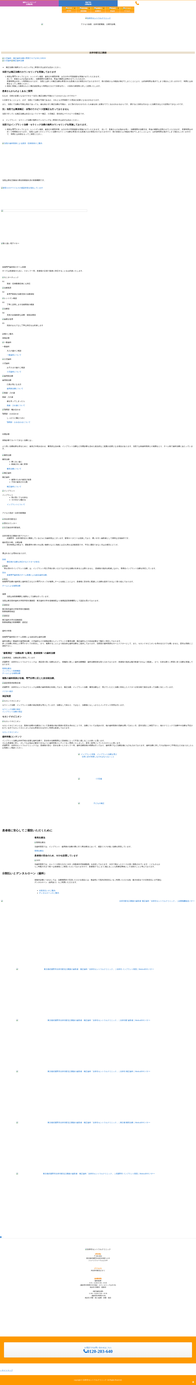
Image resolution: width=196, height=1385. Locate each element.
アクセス (127, 11)
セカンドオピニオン (10, 732)
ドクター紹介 (7, 691)
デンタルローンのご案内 (49, 893)
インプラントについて (16, 504)
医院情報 (84, 11)
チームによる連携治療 (11, 586)
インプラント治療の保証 (12, 712)
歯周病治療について (15, 389)
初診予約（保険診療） (88, 3)
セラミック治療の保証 (11, 709)
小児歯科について (14, 372)
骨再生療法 (6, 668)
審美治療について (14, 469)
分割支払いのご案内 (47, 891)
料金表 (112, 11)
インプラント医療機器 (11, 671)
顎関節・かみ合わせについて (18, 422)
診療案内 (98, 11)
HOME (69, 11)
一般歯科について (14, 355)
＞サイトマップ (6, 1370)
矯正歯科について (14, 487)
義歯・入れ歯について (16, 405)
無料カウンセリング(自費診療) (29, 3)
